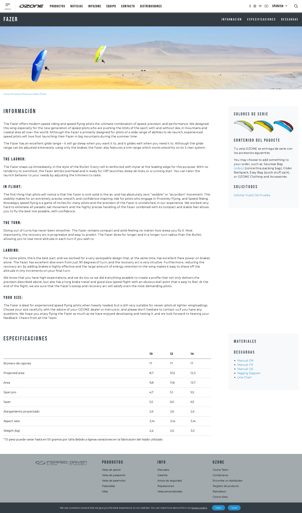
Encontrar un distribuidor (228, 480)
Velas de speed (111, 469)
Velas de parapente (113, 475)
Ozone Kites (220, 496)
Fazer (44, 94)
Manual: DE (245, 369)
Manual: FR (245, 364)
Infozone (94, 6)
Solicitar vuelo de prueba (252, 195)
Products (16, 94)
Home (6, 94)
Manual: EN (245, 360)
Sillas (105, 491)
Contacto (128, 6)
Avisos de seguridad (169, 480)
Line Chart (244, 377)
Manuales (163, 469)
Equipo (111, 6)
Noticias (76, 6)
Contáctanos (220, 475)
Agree (234, 507)
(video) (239, 168)
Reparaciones (165, 486)
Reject (218, 507)
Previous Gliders (31, 94)
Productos (57, 6)
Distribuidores (151, 6)
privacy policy (199, 507)
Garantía (162, 475)
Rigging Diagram (249, 373)
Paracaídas (108, 486)
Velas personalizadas (169, 491)
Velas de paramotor (114, 480)
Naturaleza (219, 491)
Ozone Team (220, 469)
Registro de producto (226, 486)
